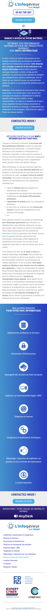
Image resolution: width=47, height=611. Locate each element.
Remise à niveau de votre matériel (16, 557)
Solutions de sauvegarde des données (17, 544)
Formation (7, 564)
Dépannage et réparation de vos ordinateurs (19, 554)
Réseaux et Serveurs (10, 538)
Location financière (10, 560)
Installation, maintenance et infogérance (18, 535)
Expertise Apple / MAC (11, 548)
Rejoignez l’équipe (10, 567)
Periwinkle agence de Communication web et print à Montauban (25, 609)
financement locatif (9, 233)
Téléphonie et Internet (11, 551)
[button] (23, 26)
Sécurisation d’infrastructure (13, 541)
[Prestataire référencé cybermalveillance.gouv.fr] (12, 592)
